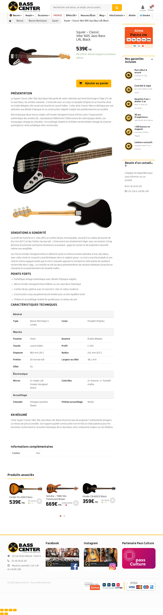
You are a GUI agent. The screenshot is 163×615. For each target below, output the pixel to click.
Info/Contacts (116, 16)
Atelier (132, 16)
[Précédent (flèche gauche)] (2, 613)
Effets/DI (71, 16)
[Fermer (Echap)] (15, 610)
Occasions (43, 16)
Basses (17, 16)
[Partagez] (10, 610)
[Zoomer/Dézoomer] (2, 610)
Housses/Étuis (88, 16)
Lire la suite (76, 503)
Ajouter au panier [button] (39, 501)
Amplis (29, 16)
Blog (101, 16)
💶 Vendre (145, 16)
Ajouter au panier (96, 83)
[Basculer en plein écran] (6, 610)
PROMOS (57, 16)
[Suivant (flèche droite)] (6, 613)
